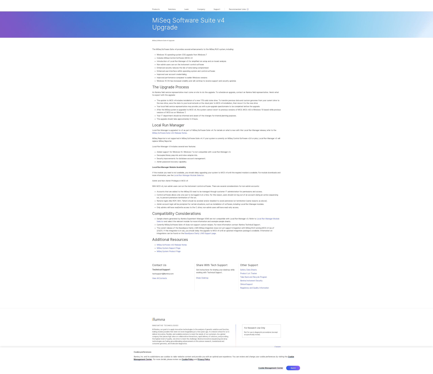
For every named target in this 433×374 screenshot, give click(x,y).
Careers (278, 347)
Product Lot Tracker (248, 273)
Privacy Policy (204, 359)
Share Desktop (202, 278)
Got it (293, 368)
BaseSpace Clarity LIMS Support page (200, 233)
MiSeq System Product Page (169, 251)
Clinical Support (246, 284)
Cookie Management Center (270, 368)
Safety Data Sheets (248, 270)
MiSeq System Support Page (168, 248)
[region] (216, 360)
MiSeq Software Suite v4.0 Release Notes (169, 133)
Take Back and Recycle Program (253, 277)
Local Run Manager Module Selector (189, 175)
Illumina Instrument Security (251, 280)
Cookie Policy (187, 359)
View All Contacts (159, 278)
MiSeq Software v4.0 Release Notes (172, 245)
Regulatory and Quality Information (254, 288)
